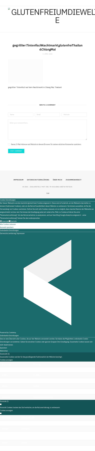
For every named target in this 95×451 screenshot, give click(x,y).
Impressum (18, 180)
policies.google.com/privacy (32, 448)
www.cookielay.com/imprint (43, 397)
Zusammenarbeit (74, 180)
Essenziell (5, 221)
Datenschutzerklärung (38, 180)
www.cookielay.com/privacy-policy (45, 392)
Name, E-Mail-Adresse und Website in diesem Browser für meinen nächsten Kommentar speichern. (46, 144)
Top (47, 193)
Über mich (57, 180)
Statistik (13, 221)
